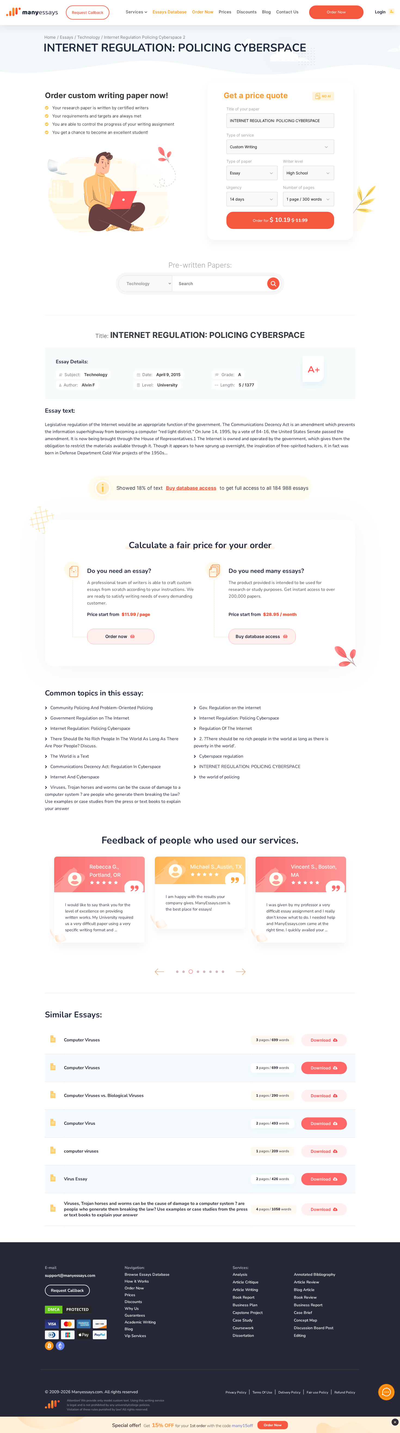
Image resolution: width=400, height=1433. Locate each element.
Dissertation (243, 1335)
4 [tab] (198, 972)
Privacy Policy (236, 1392)
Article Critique (246, 1282)
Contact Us (287, 11)
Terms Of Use (262, 1392)
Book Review (305, 1297)
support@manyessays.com (70, 1275)
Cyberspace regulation (220, 756)
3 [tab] (191, 971)
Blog (266, 11)
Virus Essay (75, 1179)
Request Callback (87, 12)
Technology (95, 374)
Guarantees (135, 1315)
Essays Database (170, 11)
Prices (225, 11)
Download (321, 1040)
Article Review (306, 1282)
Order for (280, 220)
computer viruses (81, 1151)
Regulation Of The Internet (225, 728)
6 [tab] (210, 972)
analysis (240, 1274)
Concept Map (305, 1320)
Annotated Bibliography (314, 1274)
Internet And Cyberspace (74, 777)
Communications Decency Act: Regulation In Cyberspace (105, 767)
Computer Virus (79, 1123)
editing (300, 1335)
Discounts (247, 11)
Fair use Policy (317, 1392)
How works (137, 1281)
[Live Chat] (386, 1392)
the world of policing (218, 777)
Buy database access (191, 488)
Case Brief (303, 1312)
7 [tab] (217, 972)
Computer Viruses (82, 1040)
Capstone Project (248, 1312)
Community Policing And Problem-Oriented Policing (101, 708)
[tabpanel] (99, 899)
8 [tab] (223, 972)
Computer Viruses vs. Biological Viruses (104, 1096)
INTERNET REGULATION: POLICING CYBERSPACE (249, 767)
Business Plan (245, 1305)
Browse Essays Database (147, 1274)
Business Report (308, 1305)
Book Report (243, 1297)
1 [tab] (177, 972)
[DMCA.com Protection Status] (80, 1311)
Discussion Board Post (313, 1328)
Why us (132, 1308)
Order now (116, 636)
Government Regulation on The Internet (89, 718)
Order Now (202, 11)
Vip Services (135, 1335)
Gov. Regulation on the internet (229, 708)
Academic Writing (140, 1322)
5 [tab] (204, 972)
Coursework (243, 1328)
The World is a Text (69, 756)
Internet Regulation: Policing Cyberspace (238, 718)
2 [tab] (183, 972)
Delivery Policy (289, 1392)
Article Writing (245, 1289)
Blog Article (304, 1289)
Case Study (243, 1320)
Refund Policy (344, 1392)
